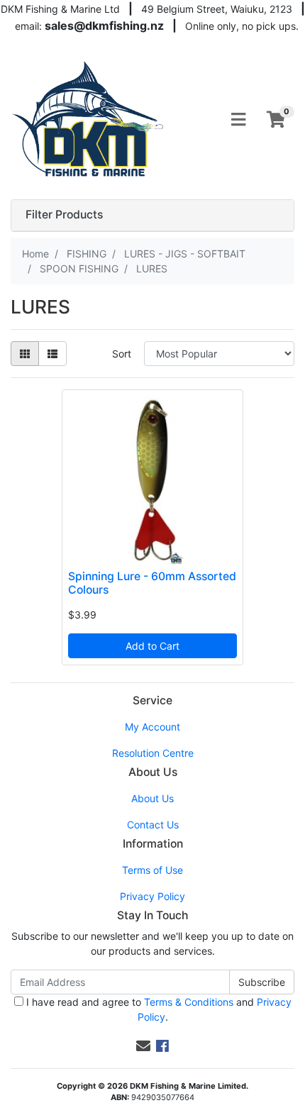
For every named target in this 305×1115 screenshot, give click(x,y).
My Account (152, 727)
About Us (152, 798)
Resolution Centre (153, 753)
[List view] (52, 353)
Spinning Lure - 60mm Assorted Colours (152, 583)
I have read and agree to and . (157, 1009)
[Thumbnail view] (25, 353)
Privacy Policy (152, 896)
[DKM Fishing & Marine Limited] (89, 118)
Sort (121, 354)
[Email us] (143, 1046)
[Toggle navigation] (238, 120)
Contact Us (153, 825)
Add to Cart (152, 646)
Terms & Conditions (188, 1002)
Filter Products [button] (64, 215)
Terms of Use (152, 870)
